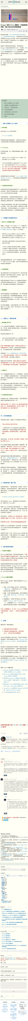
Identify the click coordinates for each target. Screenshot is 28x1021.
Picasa (16, 29)
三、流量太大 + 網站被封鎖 (9, 107)
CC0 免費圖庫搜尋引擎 (6, 909)
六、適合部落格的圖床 (8, 114)
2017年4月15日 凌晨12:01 (13, 779)
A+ (23, 31)
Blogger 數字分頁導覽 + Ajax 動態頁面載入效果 (12, 941)
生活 (2, 887)
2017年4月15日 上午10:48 (16, 799)
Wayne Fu (5, 29)
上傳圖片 (6, 820)
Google (3, 880)
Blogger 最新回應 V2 (6, 935)
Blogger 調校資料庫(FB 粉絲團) (13, 1009)
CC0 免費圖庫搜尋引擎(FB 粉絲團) (13, 1015)
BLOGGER (22, 1014)
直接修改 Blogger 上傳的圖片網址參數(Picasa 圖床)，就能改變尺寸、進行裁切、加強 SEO (16, 680)
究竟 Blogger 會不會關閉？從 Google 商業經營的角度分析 (14, 913)
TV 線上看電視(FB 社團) (14, 1018)
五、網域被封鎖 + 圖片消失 (9, 112)
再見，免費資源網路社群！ (10, 458)
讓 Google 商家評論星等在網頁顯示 (9, 924)
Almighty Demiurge (8, 761)
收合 (21, 875)
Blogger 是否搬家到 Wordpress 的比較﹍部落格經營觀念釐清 (14, 641)
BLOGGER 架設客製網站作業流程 (9, 948)
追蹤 (21, 724)
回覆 (5, 775)
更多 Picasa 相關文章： (7, 667)
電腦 (2, 877)
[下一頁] (20, 926)
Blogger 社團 (22, 837)
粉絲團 (1, 751)
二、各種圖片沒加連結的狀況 (10, 105)
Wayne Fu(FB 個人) (13, 1012)
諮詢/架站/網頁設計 (16, 751)
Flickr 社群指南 (8, 135)
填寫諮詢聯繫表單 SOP (10, 958)
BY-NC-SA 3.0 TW (23, 1011)
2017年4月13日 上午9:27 (17, 761)
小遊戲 (3, 893)
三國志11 (3, 892)
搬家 (10, 29)
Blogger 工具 (7, 751)
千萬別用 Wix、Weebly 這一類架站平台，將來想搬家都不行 (14, 915)
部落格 (3, 885)
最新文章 (13, 595)
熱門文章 (21, 595)
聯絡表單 (10, 748)
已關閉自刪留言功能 (9, 860)
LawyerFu (6, 779)
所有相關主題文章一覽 (12, 692)
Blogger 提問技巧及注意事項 (9, 843)
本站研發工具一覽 (5, 1012)
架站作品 (5, 1007)
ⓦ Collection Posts (24, 928)
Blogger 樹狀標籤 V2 (6, 933)
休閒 (2, 891)
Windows (3, 881)
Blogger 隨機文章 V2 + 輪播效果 (8, 939)
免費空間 (13, 29)
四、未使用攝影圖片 (7, 110)
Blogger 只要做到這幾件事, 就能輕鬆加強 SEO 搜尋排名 (13, 911)
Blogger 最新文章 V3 (6, 937)
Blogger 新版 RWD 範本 (16, 601)
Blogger (3, 879)
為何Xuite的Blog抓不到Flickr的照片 (14, 497)
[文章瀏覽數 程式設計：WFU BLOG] (19, 31)
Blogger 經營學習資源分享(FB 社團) (13, 1006)
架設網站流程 (5, 1006)
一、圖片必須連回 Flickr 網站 (10, 103)
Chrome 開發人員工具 (22, 844)
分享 (14, 724)
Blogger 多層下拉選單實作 (7, 943)
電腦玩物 (7, 589)
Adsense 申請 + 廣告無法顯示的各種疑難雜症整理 (12, 922)
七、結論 (4, 116)
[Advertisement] (14, 83)
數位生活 (3, 888)
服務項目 (5, 1004)
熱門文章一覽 (5, 1009)
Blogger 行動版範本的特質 (17, 847)
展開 (8, 875)
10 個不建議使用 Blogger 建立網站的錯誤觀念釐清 (12, 917)
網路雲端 (3, 882)
